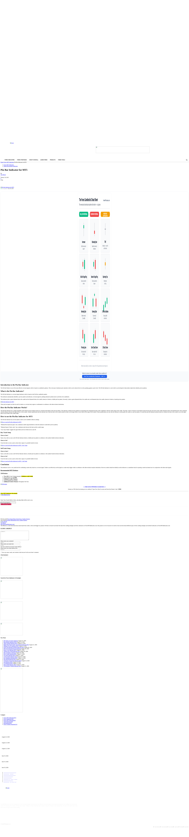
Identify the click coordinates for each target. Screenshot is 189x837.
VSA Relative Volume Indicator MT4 (12, 666)
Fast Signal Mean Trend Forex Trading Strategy (19, 519)
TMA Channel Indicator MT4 (10, 643)
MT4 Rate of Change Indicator (11, 640)
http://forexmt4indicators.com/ (8, 524)
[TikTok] (12, 812)
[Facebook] (3, 182)
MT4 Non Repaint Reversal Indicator (12, 648)
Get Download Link (6, 504)
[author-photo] (4, 521)
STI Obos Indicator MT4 (9, 655)
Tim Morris (3, 174)
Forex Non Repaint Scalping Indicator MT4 (14, 647)
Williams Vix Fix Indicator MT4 (11, 646)
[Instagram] (7, 812)
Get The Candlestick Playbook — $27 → (94, 376)
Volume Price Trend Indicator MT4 (12, 651)
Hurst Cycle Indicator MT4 (10, 650)
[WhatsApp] (19, 182)
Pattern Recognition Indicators (11, 166)
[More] (24, 182)
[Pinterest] (13, 182)
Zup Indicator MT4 (8, 662)
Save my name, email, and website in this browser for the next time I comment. (20, 552)
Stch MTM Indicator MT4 (10, 659)
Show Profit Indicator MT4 (10, 664)
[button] (186, 160)
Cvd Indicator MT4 (8, 663)
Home (2, 162)
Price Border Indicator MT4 (10, 642)
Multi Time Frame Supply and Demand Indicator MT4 (16, 644)
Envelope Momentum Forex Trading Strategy (16, 520)
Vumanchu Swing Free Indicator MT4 (12, 660)
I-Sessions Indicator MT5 (7, 753)
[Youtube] (16, 812)
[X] (8, 182)
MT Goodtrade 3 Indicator (10, 652)
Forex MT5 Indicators (9, 162)
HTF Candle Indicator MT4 (10, 654)
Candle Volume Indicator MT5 (8, 759)
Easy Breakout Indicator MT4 (10, 658)
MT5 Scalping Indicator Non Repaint (9, 765)
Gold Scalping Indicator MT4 (10, 656)
